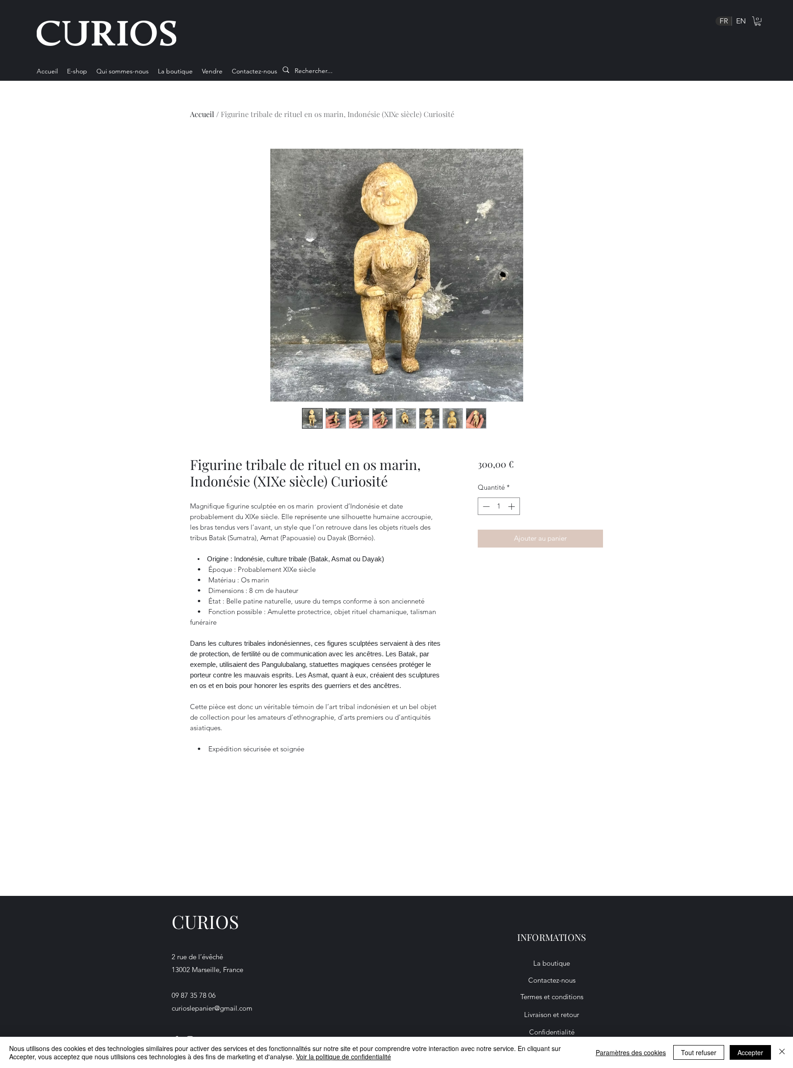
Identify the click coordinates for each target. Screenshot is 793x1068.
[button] (757, 21)
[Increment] (512, 506)
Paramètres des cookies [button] (631, 1052)
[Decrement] (485, 506)
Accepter (750, 1052)
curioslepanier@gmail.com (212, 1008)
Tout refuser (698, 1052)
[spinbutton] (498, 506)
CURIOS (205, 921)
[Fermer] (781, 1052)
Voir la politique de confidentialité (343, 1056)
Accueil (202, 114)
